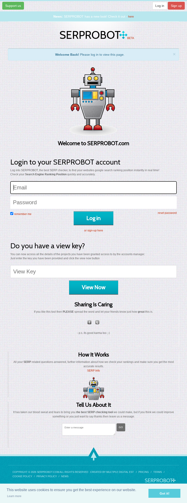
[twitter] (97, 322)
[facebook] (89, 322)
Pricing (143, 472)
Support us (13, 6)
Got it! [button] (164, 493)
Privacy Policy (46, 476)
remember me (22, 214)
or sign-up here (93, 230)
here (131, 16)
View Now (93, 287)
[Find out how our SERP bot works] (93, 388)
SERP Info (93, 370)
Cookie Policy (22, 476)
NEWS (64, 476)
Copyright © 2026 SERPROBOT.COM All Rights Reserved (50, 472)
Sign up (176, 6)
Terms (157, 472)
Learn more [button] (14, 496)
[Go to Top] (93, 454)
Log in (159, 6)
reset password (167, 213)
